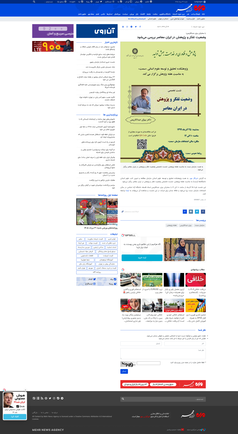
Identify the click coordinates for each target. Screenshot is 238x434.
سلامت (155, 14)
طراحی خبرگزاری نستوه (194, 430)
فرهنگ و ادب (195, 14)
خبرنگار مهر (194, 178)
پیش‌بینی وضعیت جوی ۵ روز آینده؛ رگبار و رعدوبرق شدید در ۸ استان (97, 174)
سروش (137, 2)
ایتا (79, 2)
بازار (137, 14)
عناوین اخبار (201, 19)
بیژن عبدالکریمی (185, 225)
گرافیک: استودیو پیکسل (174, 430)
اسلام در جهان (163, 19)
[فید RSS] (42, 398)
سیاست (125, 14)
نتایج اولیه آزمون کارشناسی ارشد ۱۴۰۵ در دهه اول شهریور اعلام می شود (97, 128)
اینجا (128, 190)
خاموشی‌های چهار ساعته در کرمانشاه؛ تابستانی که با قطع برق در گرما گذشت (97, 120)
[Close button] (25, 390)
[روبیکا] (46, 398)
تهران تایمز (81, 268)
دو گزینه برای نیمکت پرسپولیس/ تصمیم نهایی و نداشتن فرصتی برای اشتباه (98, 151)
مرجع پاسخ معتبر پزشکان (106, 251)
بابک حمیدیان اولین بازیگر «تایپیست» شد (100, 67)
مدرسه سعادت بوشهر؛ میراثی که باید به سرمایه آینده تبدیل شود (96, 106)
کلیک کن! (15, 416)
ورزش (132, 14)
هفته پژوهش (172, 225)
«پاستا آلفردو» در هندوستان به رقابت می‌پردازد (98, 72)
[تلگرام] (62, 398)
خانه (203, 14)
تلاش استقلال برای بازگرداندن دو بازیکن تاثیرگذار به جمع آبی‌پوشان (97, 166)
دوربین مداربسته (84, 247)
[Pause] (166, 259)
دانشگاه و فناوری (165, 14)
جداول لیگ (60, 2)
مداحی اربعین (98, 247)
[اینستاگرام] (54, 398)
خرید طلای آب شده (109, 243)
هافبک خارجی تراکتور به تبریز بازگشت (102, 180)
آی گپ (127, 2)
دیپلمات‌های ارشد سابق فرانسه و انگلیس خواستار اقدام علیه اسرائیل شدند (97, 55)
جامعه (149, 14)
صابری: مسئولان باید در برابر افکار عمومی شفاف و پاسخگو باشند (97, 48)
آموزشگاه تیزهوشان (106, 259)
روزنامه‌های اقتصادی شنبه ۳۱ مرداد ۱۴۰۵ (95, 228)
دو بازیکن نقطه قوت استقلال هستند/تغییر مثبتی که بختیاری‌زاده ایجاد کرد (96, 136)
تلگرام (147, 2)
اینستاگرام (108, 2)
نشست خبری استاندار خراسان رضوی (102, 62)
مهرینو (91, 268)
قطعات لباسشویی (87, 255)
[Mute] (170, 259)
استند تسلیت (111, 247)
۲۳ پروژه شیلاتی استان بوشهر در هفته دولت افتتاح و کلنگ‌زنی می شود (96, 78)
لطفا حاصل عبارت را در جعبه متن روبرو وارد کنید (188, 362)
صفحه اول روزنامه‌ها (108, 195)
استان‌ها (109, 14)
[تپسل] (122, 235)
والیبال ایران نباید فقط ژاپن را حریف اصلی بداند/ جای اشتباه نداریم (96, 158)
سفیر (80, 239)
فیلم (97, 14)
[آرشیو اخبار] (38, 398)
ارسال (124, 371)
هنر (188, 14)
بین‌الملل (117, 14)
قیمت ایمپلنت (108, 255)
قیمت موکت (93, 243)
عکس (103, 14)
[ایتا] (34, 398)
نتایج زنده (73, 2)
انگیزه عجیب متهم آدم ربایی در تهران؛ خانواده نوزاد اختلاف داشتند (97, 98)
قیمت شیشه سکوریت (95, 239)
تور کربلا (81, 243)
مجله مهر (91, 14)
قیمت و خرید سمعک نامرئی (106, 268)
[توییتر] (50, 398)
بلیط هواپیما (85, 259)
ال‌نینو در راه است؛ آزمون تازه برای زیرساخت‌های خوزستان (98, 143)
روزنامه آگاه (97, 272)
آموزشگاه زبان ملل (85, 264)
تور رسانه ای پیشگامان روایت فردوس (102, 92)
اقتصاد (142, 14)
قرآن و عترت (190, 19)
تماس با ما (44, 412)
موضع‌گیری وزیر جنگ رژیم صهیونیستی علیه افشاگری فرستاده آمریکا (96, 86)
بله (118, 2)
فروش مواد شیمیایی (86, 251)
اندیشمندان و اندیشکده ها (137, 19)
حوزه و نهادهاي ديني (177, 19)
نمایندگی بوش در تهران (107, 264)
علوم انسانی (152, 19)
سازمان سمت (199, 225)
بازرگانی (34, 412)
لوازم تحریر (111, 239)
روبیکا (88, 2)
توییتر (98, 2)
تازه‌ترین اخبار (111, 42)
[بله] (58, 398)
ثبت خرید (142, 257)
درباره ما (55, 412)
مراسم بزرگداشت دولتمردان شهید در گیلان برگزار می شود (96, 186)
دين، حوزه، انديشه (179, 14)
